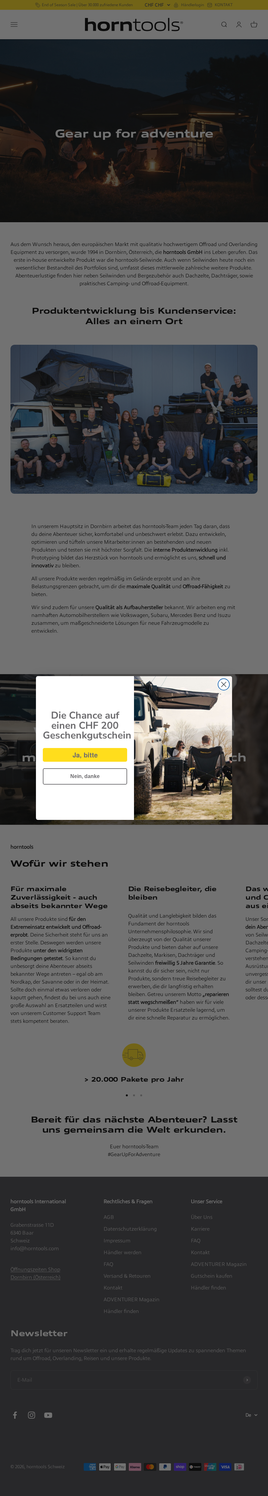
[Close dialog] (223, 684)
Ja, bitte (85, 754)
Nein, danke (85, 776)
